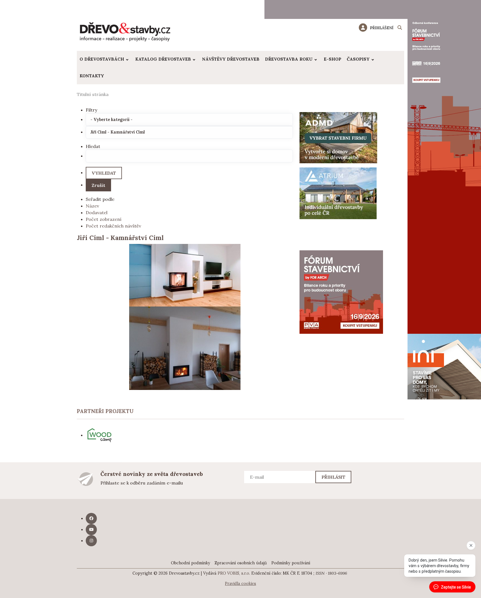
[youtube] (91, 529)
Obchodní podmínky (190, 562)
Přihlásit (334, 477)
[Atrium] (338, 193)
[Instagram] (91, 540)
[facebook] (91, 518)
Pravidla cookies (240, 583)
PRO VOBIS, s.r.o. (234, 573)
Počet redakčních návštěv (113, 226)
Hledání (399, 28)
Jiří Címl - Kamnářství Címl (120, 238)
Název (92, 206)
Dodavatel (96, 212)
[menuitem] (104, 59)
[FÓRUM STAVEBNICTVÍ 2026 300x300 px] (341, 291)
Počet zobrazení (103, 219)
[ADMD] (338, 137)
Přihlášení (381, 27)
